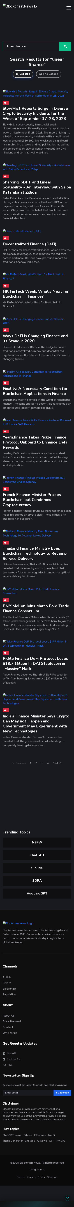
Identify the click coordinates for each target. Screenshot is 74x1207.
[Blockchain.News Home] (20, 8)
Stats (41, 1177)
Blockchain (9, 988)
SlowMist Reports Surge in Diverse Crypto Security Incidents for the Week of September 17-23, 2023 (35, 113)
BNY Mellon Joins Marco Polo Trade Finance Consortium (36, 608)
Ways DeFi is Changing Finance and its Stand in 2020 (35, 338)
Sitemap (52, 1177)
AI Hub (7, 977)
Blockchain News (30, 1162)
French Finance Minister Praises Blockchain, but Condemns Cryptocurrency (32, 500)
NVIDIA (60, 1140)
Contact (8, 1027)
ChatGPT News (12, 1135)
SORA (37, 880)
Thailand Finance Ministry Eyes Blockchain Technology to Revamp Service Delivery (35, 553)
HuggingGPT (37, 893)
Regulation (9, 994)
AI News (42, 1140)
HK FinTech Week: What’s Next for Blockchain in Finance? (36, 294)
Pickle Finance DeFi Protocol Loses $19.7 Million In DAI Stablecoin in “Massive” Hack (35, 663)
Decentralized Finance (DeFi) (29, 244)
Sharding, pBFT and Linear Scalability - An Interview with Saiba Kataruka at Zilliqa (37, 187)
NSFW (37, 842)
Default (24, 73)
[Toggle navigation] (68, 7)
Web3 (51, 1135)
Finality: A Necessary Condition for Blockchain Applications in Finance (35, 391)
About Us (9, 1015)
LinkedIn (12, 1053)
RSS (10, 1065)
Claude (37, 868)
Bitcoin (28, 1135)
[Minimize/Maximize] (67, 1198)
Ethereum (40, 1135)
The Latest (50, 73)
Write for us (10, 1033)
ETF (51, 1140)
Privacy (31, 1177)
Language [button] (35, 1169)
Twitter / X (13, 1059)
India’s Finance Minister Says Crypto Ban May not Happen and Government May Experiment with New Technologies (36, 723)
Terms (21, 1177)
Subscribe (62, 1093)
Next (55, 763)
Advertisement (12, 1021)
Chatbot (30, 1140)
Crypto (7, 983)
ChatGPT (37, 855)
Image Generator (13, 1140)
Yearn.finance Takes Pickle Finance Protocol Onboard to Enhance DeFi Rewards (35, 442)
